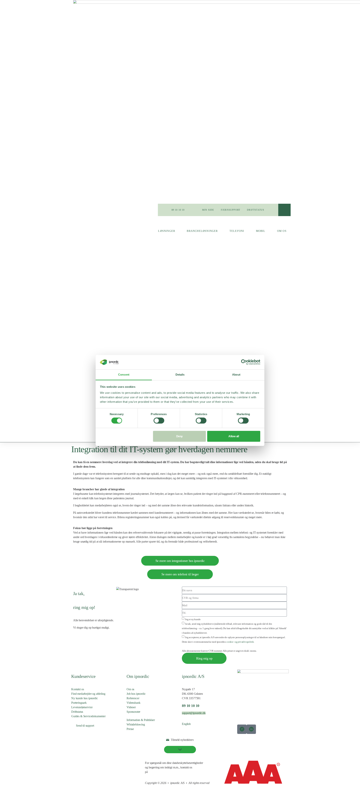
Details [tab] (180, 374)
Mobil (261, 231)
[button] (284, 210)
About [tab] (236, 374)
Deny (179, 436)
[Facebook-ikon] (242, 729)
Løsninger (166, 231)
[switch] (159, 421)
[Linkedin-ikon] (251, 729)
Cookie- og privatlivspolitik (87, 762)
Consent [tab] (123, 374)
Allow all (233, 436)
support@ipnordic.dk (194, 713)
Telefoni (237, 231)
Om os (281, 231)
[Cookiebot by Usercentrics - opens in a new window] (243, 362)
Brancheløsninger (202, 231)
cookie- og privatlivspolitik (240, 641)
